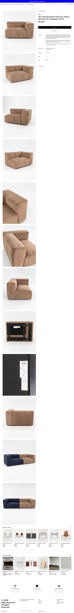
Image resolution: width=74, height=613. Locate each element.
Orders (58, 600)
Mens (24, 4)
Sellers (8, 4)
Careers (58, 603)
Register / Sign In (60, 599)
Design (13, 4)
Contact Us (40, 600)
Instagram (40, 602)
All (10, 4)
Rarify (39, 14)
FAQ (39, 599)
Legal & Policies (41, 611)
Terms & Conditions (60, 602)
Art (16, 4)
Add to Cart (55, 30)
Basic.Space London (30, 4)
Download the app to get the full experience (37, 1)
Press (39, 603)
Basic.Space (3, 4)
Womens (20, 4)
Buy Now (54, 27)
